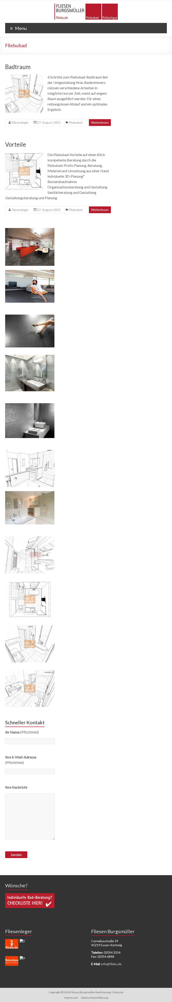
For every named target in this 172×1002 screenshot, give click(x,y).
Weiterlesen (100, 122)
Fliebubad (75, 122)
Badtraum (17, 66)
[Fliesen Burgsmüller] (86, 6)
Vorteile (15, 144)
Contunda (117, 992)
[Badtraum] (24, 76)
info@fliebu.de (111, 964)
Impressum (71, 997)
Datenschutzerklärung (94, 997)
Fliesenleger (20, 122)
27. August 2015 (48, 122)
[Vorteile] (24, 154)
